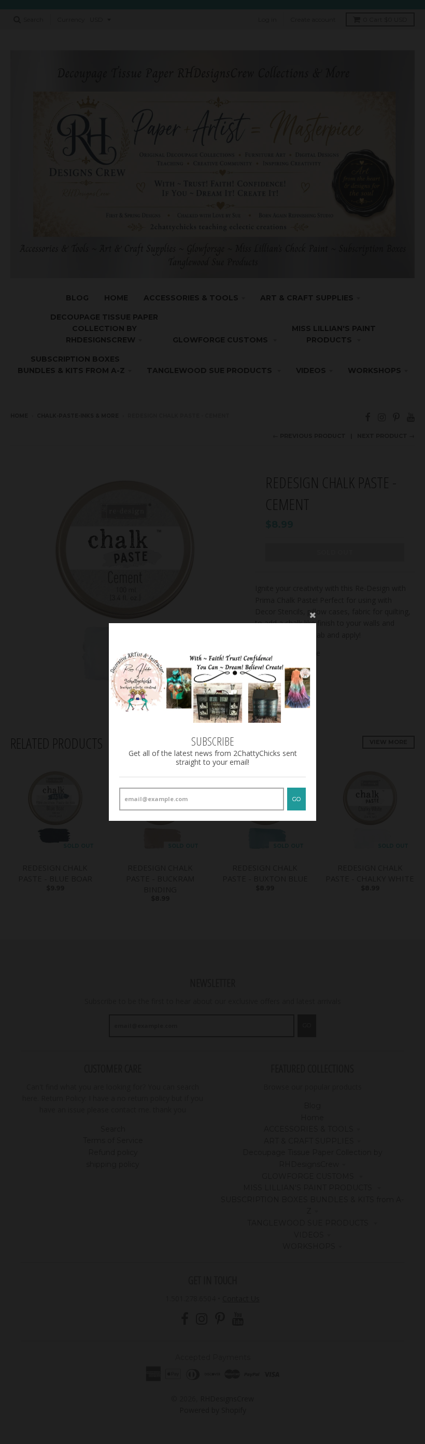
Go (296, 799)
